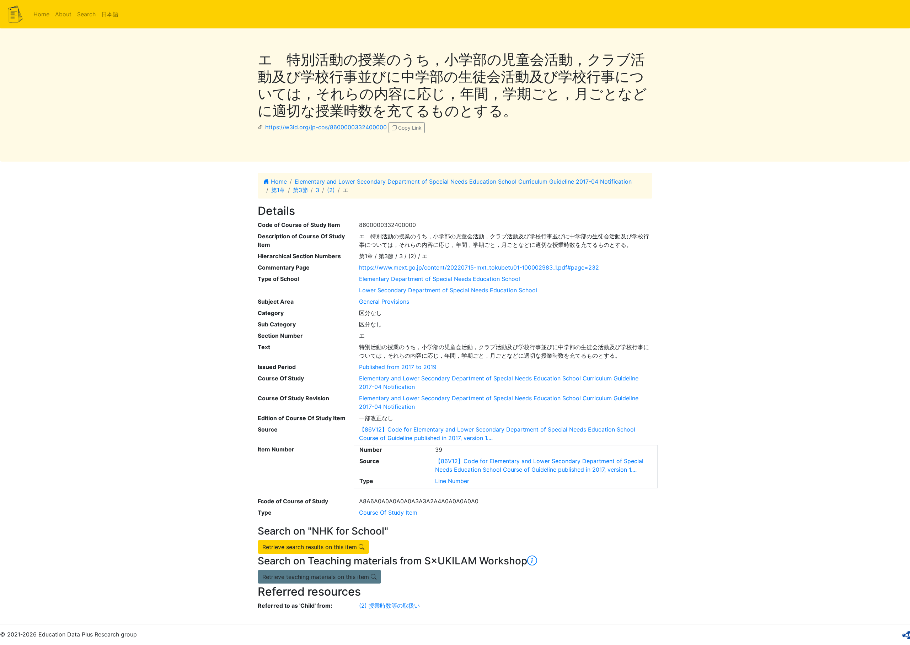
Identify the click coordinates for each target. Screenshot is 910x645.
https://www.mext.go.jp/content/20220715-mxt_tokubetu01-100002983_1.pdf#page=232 (479, 267)
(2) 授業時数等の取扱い (389, 605)
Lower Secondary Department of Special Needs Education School (448, 290)
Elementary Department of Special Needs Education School (439, 278)
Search (86, 14)
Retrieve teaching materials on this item (316, 576)
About (63, 14)
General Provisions (384, 301)
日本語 (109, 14)
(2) (331, 190)
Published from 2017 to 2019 (398, 366)
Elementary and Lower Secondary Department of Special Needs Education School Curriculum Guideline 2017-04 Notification (463, 181)
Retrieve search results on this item (310, 547)
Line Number (452, 480)
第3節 (300, 190)
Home (41, 14)
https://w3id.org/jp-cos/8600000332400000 (326, 127)
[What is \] (532, 561)
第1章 (278, 190)
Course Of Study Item (388, 512)
